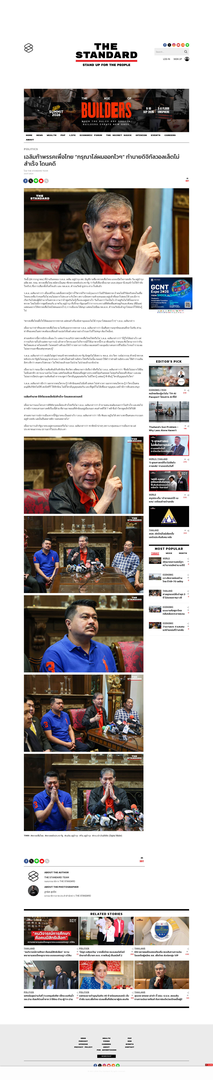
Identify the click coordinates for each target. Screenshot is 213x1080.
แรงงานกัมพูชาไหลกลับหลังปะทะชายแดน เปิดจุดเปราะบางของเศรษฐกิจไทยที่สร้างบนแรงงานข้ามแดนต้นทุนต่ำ (174, 612)
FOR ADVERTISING (106, 1050)
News (83, 1038)
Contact (129, 1047)
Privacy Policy (83, 1047)
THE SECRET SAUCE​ (119, 135)
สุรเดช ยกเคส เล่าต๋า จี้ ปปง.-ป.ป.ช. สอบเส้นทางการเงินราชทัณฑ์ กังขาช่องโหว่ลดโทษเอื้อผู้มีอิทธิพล (158, 997)
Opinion (83, 1044)
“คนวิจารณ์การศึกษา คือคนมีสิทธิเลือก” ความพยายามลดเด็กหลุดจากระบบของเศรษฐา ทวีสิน (47, 953)
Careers (106, 1044)
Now (130, 1041)
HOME (29, 135)
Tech (163, 390)
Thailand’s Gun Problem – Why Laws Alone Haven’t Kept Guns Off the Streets (164, 428)
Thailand (163, 459)
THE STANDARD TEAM (38, 170)
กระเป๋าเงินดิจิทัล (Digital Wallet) (107, 835)
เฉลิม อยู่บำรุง (72, 835)
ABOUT (30, 140)
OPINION (141, 135)
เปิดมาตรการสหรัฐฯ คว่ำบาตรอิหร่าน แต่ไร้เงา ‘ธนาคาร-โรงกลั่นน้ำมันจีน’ (174, 563)
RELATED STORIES (106, 913)
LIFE (72, 135)
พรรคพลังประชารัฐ (54, 835)
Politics (31, 149)
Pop (130, 1038)
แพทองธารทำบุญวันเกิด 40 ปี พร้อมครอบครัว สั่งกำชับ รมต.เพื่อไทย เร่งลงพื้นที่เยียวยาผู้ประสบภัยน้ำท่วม (104, 997)
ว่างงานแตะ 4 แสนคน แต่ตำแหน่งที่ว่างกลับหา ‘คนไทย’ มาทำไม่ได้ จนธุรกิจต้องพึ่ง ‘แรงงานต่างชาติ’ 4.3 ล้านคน (173, 628)
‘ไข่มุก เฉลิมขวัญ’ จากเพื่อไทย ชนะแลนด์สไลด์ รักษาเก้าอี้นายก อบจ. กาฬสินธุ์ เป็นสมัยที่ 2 (102, 953)
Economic (154, 390)
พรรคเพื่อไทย (37, 835)
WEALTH (51, 135)
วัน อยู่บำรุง (86, 835)
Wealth (106, 1038)
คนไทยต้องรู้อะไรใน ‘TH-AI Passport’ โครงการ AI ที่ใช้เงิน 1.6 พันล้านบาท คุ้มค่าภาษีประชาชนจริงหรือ (163, 395)
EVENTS (155, 135)
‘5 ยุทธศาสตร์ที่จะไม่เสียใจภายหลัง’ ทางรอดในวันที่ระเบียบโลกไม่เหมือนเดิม (162, 464)
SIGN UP (178, 59)
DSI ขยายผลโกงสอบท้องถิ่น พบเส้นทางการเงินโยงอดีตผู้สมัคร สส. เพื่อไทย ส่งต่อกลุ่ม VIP (158, 953)
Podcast (83, 1041)
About (106, 1047)
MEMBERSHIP (106, 1056)
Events (130, 1044)
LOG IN (166, 59)
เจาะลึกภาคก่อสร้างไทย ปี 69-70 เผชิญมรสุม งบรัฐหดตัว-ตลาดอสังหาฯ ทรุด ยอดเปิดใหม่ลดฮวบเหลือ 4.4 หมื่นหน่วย (173, 579)
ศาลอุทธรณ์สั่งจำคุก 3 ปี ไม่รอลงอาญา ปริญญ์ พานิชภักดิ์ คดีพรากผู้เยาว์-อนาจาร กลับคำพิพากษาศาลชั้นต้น (174, 596)
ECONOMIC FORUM (91, 135)
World (152, 459)
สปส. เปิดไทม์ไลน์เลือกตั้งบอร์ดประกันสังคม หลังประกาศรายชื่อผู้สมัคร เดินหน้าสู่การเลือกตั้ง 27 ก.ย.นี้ (162, 535)
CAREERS (170, 135)
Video (106, 1041)
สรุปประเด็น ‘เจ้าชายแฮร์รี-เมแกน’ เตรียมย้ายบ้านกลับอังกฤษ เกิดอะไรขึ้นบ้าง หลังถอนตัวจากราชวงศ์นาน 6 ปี (163, 499)
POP (62, 135)
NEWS (39, 135)
